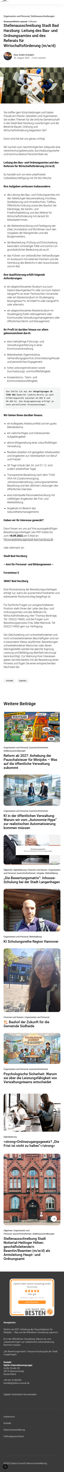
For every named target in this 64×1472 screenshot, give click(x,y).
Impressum (9, 1416)
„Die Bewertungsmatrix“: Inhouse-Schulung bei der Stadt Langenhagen (32, 880)
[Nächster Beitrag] (32, 1189)
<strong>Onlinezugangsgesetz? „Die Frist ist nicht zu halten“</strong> (31, 1144)
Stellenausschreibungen (42, 16)
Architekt (9, 681)
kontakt (7, 1383)
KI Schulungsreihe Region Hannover (31, 942)
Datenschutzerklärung (14, 1429)
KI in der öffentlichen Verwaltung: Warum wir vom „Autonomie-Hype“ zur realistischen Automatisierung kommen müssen (30, 822)
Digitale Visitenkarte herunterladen (20, 1394)
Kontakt (7, 1423)
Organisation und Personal (17, 16)
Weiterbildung (51, 873)
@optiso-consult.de (20, 1383)
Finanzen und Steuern (37, 870)
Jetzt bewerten (32, 1302)
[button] (5, 1466)
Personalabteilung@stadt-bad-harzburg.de (28, 539)
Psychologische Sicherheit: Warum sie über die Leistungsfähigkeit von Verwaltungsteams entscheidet (30, 1078)
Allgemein (8, 870)
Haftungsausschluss (14, 1436)
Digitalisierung (19, 870)
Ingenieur (22, 681)
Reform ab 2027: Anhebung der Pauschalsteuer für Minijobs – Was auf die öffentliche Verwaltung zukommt (30, 762)
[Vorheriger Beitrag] (32, 1113)
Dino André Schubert (24, 55)
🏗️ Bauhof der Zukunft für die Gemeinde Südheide (26, 1024)
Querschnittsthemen (38, 747)
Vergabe (40, 873)
